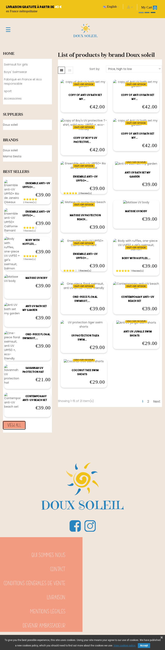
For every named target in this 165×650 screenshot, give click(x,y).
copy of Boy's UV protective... (85, 140)
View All (14, 425)
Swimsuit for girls (16, 64)
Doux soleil (10, 125)
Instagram (90, 526)
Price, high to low (120, 69)
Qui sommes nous (48, 555)
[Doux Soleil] (82, 480)
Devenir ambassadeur (44, 626)
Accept (144, 645)
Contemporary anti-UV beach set (35, 398)
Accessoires (13, 99)
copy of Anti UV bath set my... (85, 97)
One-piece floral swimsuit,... (37, 336)
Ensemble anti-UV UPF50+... (36, 185)
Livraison (56, 597)
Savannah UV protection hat (33, 370)
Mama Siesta (12, 156)
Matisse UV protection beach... (85, 217)
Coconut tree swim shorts (85, 372)
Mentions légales (47, 612)
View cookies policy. (124, 645)
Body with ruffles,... (31, 242)
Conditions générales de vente (34, 583)
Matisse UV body (37, 278)
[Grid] (61, 70)
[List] (69, 70)
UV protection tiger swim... (85, 337)
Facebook (75, 526)
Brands (10, 139)
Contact (57, 569)
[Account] (130, 7)
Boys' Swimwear (15, 72)
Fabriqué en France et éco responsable (23, 81)
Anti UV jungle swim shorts (138, 333)
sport (8, 91)
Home (8, 53)
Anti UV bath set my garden (35, 308)
